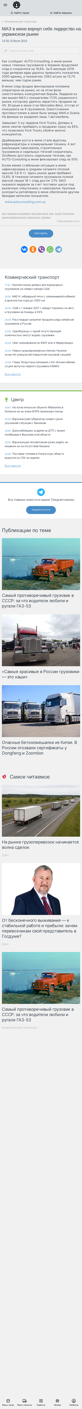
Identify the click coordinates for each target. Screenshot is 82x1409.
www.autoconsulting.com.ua (25, 202)
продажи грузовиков (18, 213)
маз (4, 213)
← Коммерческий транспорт (19, 21)
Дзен (5, 855)
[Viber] (41, 249)
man (51, 213)
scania (58, 213)
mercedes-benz (39, 213)
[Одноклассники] (33, 249)
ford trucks (68, 213)
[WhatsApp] (50, 249)
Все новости (13, 374)
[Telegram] (58, 249)
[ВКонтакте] (24, 249)
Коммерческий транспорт (19, 1027)
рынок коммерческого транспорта (21, 217)
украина (46, 217)
